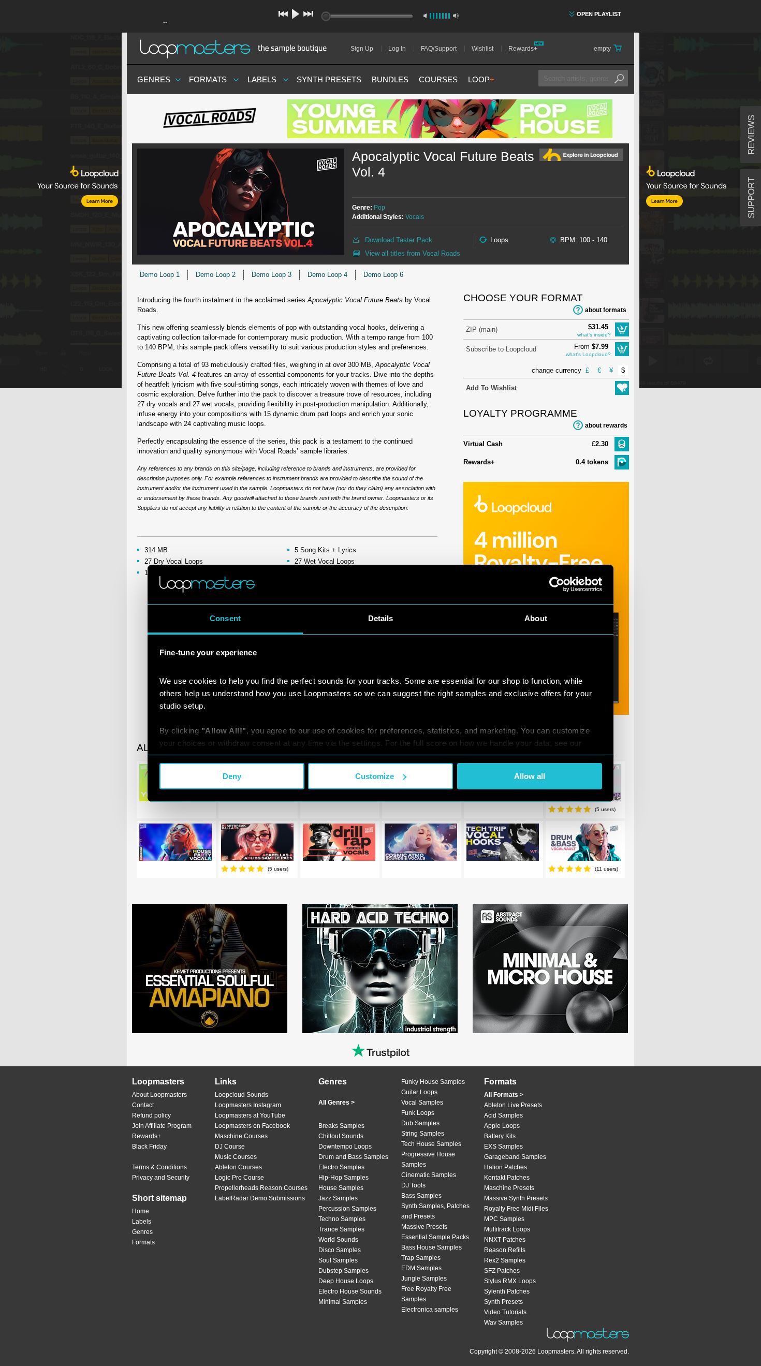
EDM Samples (421, 1268)
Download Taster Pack (398, 240)
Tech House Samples (431, 1144)
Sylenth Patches (507, 1291)
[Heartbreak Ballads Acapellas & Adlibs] (257, 844)
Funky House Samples (433, 1081)
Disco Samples (339, 1250)
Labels (261, 79)
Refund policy (151, 1115)
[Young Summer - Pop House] (449, 118)
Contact (143, 1105)
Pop (379, 207)
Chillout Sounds (340, 1136)
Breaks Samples (341, 1125)
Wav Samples (503, 1322)
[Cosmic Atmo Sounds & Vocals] (421, 844)
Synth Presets (329, 79)
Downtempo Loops (345, 1146)
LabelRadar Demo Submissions (260, 1198)
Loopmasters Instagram (248, 1105)
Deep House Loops (345, 1281)
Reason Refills (504, 1250)
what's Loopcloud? (588, 354)
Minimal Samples (342, 1301)
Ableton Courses (238, 1167)
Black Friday (149, 1146)
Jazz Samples (338, 1198)
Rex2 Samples (504, 1260)
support (751, 197)
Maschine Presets (509, 1188)
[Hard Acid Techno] (380, 968)
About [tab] (535, 618)
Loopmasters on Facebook (252, 1125)
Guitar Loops (419, 1092)
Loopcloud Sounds (241, 1094)
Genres (153, 79)
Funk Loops (417, 1113)
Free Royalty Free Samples (426, 1294)
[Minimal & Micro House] (550, 968)
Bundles (390, 79)
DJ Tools (413, 1185)
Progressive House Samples (428, 1159)
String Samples (422, 1133)
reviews (751, 135)
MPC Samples (504, 1219)
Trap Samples (421, 1257)
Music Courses (236, 1157)
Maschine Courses (241, 1136)
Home (140, 1211)
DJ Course (230, 1146)
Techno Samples (341, 1219)
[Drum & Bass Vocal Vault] (584, 844)
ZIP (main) (481, 329)
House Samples (340, 1188)
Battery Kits (500, 1136)
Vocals (414, 217)
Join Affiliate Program (162, 1125)
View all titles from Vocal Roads (412, 253)
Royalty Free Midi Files (516, 1208)
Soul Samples (338, 1260)
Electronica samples (429, 1309)
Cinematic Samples (428, 1175)
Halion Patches (505, 1167)
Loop (481, 79)
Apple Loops (502, 1125)
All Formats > (503, 1094)
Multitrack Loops (507, 1229)
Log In (397, 49)
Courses (438, 79)
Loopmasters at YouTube (250, 1115)
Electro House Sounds (350, 1291)
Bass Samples (421, 1195)
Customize (374, 776)
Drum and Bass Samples (353, 1157)
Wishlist (482, 49)
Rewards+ (522, 49)
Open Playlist (599, 14)
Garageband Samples (515, 1157)
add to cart (622, 329)
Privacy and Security (160, 1177)
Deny (232, 776)
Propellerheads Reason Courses (261, 1188)
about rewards (606, 425)
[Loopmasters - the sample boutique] (237, 49)
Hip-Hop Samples (343, 1177)
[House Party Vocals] (175, 844)
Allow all (529, 776)
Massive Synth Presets (516, 1198)
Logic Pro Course (239, 1177)
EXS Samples (503, 1146)
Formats (208, 79)
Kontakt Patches (507, 1177)
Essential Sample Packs (435, 1237)
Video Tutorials (505, 1312)
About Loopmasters (159, 1094)
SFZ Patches (502, 1270)
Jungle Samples (424, 1278)
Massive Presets (424, 1226)
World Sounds (338, 1239)
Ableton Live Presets (513, 1105)
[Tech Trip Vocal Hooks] (502, 844)
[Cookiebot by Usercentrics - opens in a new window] (556, 584)
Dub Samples (420, 1123)
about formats (605, 310)
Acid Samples (503, 1115)
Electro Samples (341, 1167)
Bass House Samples (431, 1247)
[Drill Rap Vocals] (339, 844)
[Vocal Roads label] (209, 119)
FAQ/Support (439, 49)
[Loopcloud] (61, 212)
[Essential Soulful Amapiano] (209, 968)
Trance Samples (341, 1229)
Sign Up (361, 49)
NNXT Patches (504, 1239)
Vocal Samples (422, 1102)
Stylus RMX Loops (510, 1281)
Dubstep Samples (343, 1270)
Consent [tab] (225, 618)
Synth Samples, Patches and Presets (435, 1211)
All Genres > (336, 1102)
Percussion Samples (347, 1208)
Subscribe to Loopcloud (501, 349)
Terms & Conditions (159, 1167)
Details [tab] (380, 618)
